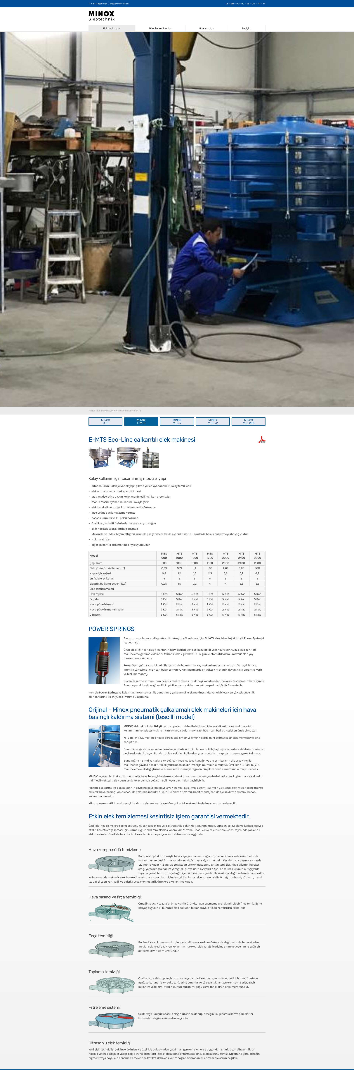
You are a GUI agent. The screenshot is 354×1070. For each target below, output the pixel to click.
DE (226, 3)
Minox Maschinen (97, 3)
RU (242, 3)
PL (237, 3)
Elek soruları (206, 28)
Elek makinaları (112, 28)
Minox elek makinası (100, 410)
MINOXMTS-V (177, 421)
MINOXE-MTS (141, 421)
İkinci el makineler (160, 28)
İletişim (246, 28)
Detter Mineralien (119, 3)
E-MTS (137, 410)
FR (259, 3)
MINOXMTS (105, 421)
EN (232, 3)
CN (253, 3)
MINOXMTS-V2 (213, 421)
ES (248, 3)
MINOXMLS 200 (248, 421)
